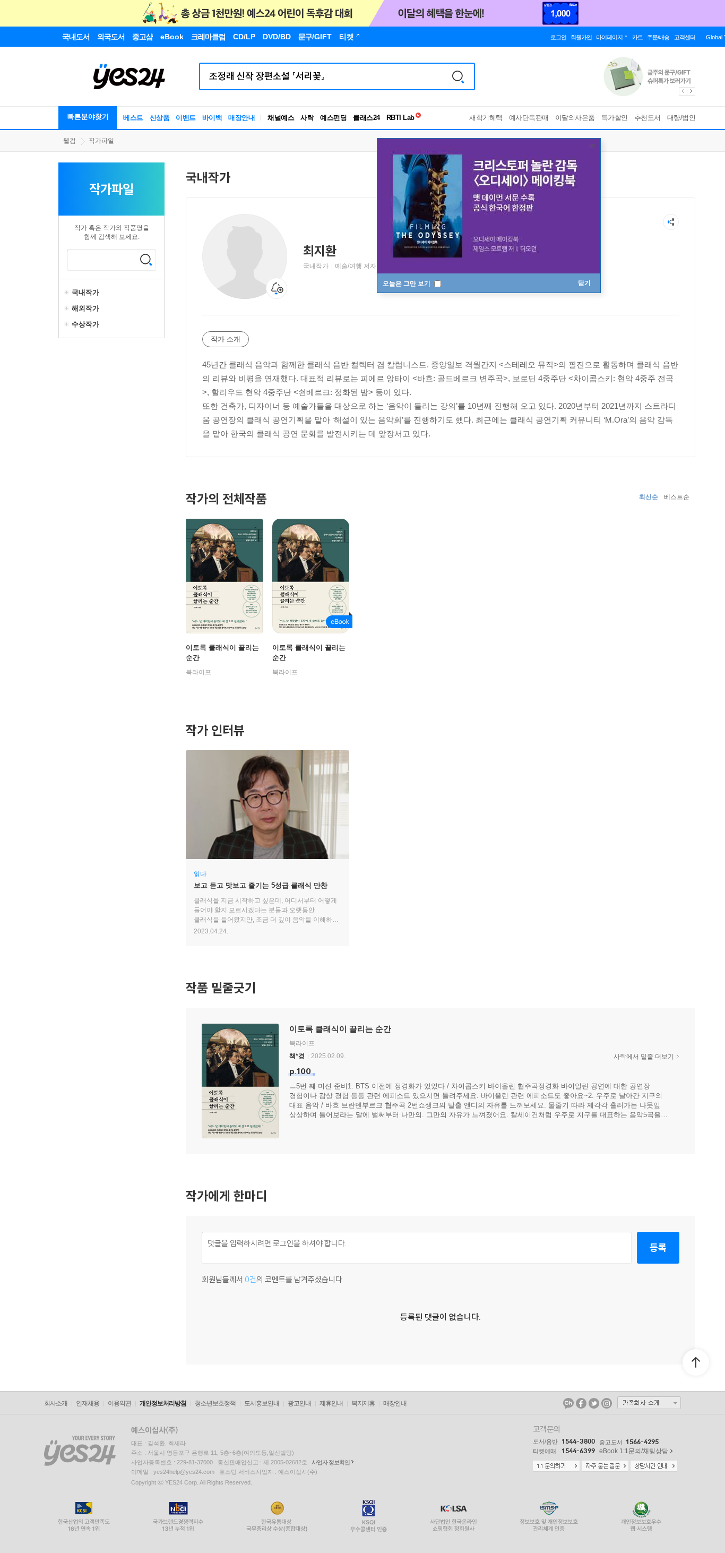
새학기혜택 (486, 118)
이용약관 (119, 1403)
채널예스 (280, 118)
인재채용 (87, 1403)
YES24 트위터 (594, 1403)
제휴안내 (331, 1403)
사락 (307, 118)
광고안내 (299, 1403)
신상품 (160, 118)
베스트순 (676, 497)
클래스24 (366, 118)
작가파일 (101, 140)
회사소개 (55, 1403)
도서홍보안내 (261, 1403)
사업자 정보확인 (331, 1462)
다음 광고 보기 (691, 91)
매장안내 (241, 118)
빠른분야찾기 (88, 117)
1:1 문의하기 (556, 1466)
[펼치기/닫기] (68, 293)
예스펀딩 (333, 118)
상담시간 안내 (654, 1466)
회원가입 (581, 37)
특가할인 (614, 118)
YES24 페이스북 (581, 1403)
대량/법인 (681, 118)
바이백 (212, 118)
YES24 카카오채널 (568, 1403)
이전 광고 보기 (682, 91)
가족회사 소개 (649, 1402)
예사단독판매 (529, 118)
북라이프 (198, 672)
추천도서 (647, 118)
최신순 (648, 497)
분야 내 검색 (146, 260)
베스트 (133, 118)
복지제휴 (363, 1403)
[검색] (458, 76)
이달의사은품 (575, 118)
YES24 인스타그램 (606, 1403)
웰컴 (69, 140)
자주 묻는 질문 (605, 1466)
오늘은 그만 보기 (407, 283)
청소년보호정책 (215, 1403)
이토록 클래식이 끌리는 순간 (340, 1028)
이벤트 (186, 118)
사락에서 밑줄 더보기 (644, 1056)
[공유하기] (670, 221)
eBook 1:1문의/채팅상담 (633, 1451)
